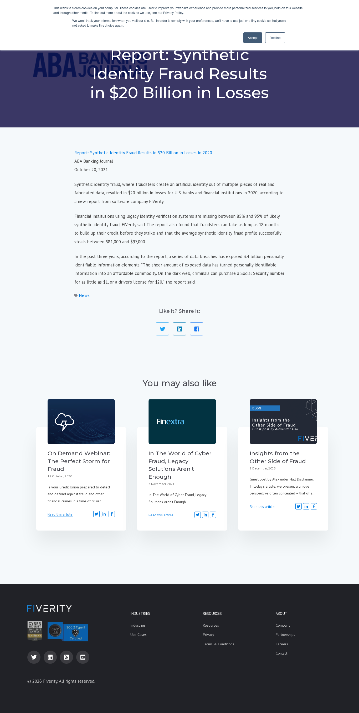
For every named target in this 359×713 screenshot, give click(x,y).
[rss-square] (66, 657)
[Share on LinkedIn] (179, 328)
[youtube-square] (82, 657)
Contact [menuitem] (281, 653)
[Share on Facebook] (196, 328)
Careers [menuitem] (282, 644)
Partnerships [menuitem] (285, 634)
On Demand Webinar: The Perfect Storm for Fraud (79, 461)
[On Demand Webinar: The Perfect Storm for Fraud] (81, 421)
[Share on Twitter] (162, 328)
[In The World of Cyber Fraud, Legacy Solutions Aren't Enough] (182, 421)
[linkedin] (50, 657)
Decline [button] (275, 37)
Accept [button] (253, 37)
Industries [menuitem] (140, 613)
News (84, 295)
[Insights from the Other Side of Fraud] (283, 421)
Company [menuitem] (283, 625)
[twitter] (33, 657)
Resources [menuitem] (212, 613)
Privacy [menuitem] (208, 634)
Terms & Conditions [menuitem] (218, 644)
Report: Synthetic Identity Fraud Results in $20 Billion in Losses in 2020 (143, 153)
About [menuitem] (281, 613)
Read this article (60, 514)
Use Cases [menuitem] (138, 634)
